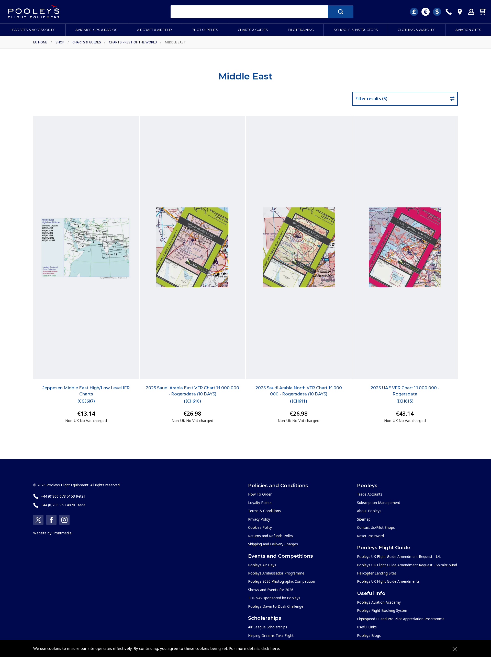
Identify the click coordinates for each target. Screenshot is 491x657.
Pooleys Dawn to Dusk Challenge (275, 606)
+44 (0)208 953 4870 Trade (63, 504)
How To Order (260, 494)
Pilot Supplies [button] (205, 30)
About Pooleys (369, 510)
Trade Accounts (369, 494)
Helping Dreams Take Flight (271, 635)
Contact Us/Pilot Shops (376, 527)
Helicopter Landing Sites (377, 573)
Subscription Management (378, 502)
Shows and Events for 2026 (270, 589)
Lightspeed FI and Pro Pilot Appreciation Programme (400, 618)
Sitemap (364, 519)
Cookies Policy (260, 527)
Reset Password (370, 535)
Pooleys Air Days (262, 564)
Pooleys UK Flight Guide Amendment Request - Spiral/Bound (407, 564)
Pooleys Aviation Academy (379, 602)
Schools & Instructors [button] (356, 30)
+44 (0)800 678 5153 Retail (63, 496)
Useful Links (367, 627)
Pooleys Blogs (369, 635)
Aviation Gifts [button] (468, 30)
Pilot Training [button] (301, 30)
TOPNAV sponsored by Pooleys (274, 597)
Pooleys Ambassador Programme (276, 573)
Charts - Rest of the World (133, 42)
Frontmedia (62, 533)
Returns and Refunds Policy (270, 535)
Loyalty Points (260, 502)
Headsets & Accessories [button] (32, 30)
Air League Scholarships (267, 627)
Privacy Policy (259, 519)
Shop (59, 42)
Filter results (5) (371, 98)
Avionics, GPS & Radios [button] (96, 30)
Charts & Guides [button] (253, 30)
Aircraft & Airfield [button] (154, 30)
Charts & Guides (86, 42)
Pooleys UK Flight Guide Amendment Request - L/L (399, 556)
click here (270, 648)
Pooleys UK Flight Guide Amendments (388, 581)
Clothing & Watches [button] (417, 30)
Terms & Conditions (264, 510)
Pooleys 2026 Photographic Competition (281, 581)
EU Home (40, 42)
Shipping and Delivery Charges (273, 544)
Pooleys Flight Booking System (382, 610)
